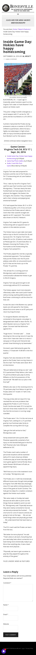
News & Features (22, 561)
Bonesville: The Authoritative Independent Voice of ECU (18, 8)
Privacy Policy (29, 648)
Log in (23, 648)
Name (6, 605)
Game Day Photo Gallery (15, 161)
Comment (7, 583)
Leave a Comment (11, 59)
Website (6, 624)
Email (5, 614)
